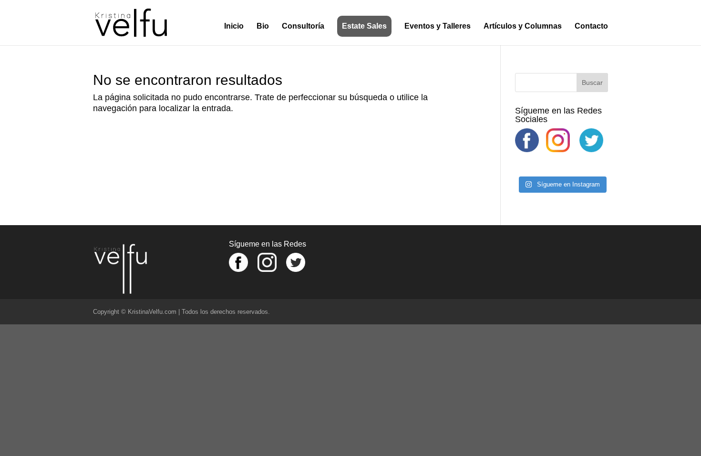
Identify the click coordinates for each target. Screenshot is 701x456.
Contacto (591, 26)
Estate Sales (364, 26)
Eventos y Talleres (437, 26)
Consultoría (303, 26)
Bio (263, 26)
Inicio (234, 26)
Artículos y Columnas (523, 26)
